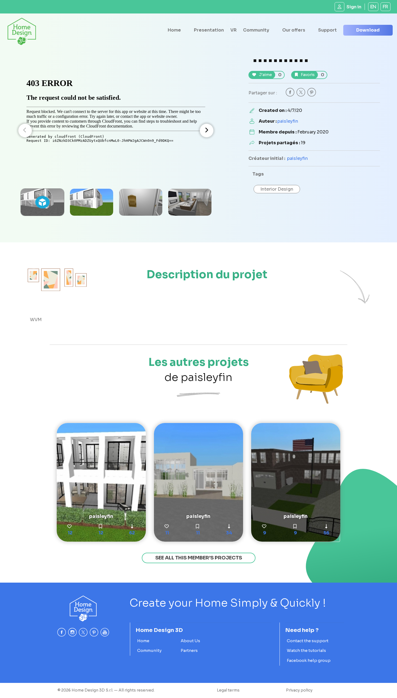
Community (256, 30)
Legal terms (228, 690)
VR (233, 30)
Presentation (209, 30)
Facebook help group (309, 660)
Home (174, 30)
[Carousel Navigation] (115, 130)
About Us (190, 640)
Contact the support (307, 640)
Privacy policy (299, 690)
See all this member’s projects (198, 558)
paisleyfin (287, 121)
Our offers (293, 30)
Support (327, 30)
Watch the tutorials (306, 650)
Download (368, 30)
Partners (189, 650)
